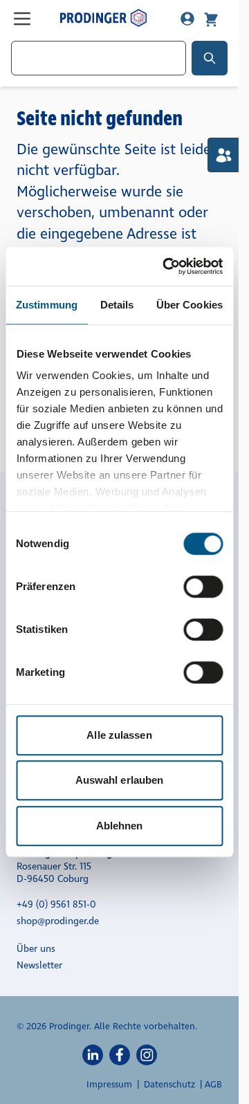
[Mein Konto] (187, 18)
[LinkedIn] (92, 1054)
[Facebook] (119, 1054)
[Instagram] (146, 1054)
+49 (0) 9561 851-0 (56, 904)
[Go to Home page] (103, 18)
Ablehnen (119, 825)
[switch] (203, 587)
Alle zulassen (118, 735)
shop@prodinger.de (58, 921)
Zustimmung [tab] (46, 305)
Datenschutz (169, 1084)
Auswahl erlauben (119, 780)
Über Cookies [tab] (189, 305)
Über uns (36, 949)
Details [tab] (117, 305)
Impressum (109, 1084)
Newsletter (39, 965)
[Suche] (210, 58)
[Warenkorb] (211, 18)
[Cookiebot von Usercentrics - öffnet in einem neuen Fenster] (167, 266)
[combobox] (98, 58)
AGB (213, 1084)
